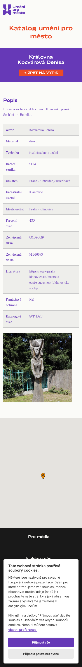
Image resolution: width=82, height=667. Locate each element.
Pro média (38, 536)
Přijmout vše (41, 642)
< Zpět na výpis (41, 72)
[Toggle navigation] (75, 10)
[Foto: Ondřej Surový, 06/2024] (37, 369)
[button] (43, 476)
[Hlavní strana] (14, 10)
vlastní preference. (22, 629)
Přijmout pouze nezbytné (41, 654)
